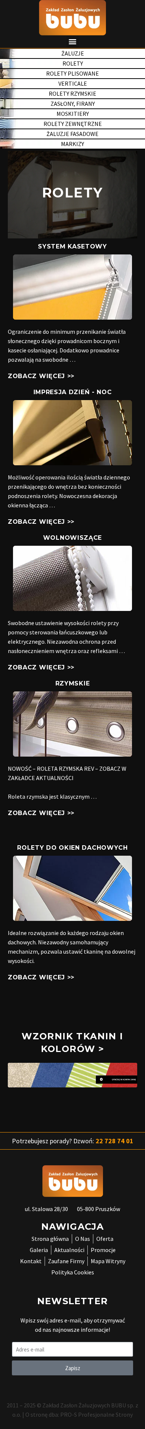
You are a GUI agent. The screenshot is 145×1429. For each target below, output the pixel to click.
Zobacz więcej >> (41, 376)
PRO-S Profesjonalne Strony (96, 1414)
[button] (73, 41)
